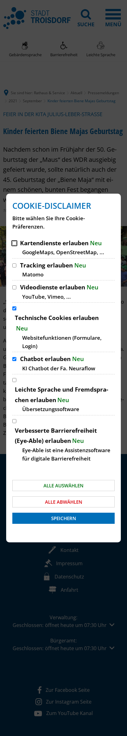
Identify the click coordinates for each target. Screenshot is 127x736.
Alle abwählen (63, 502)
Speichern (63, 518)
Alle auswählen (63, 485)
